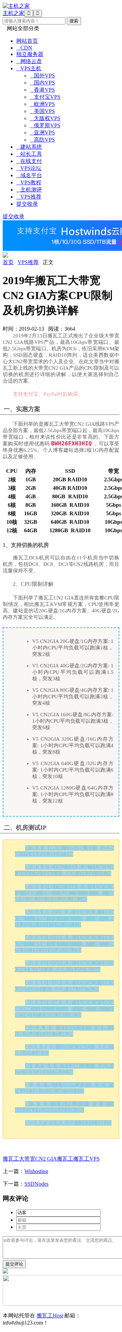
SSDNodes (36, 1184)
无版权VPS (45, 118)
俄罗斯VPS (45, 125)
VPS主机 (28, 68)
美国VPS (42, 111)
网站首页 (27, 41)
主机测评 (29, 189)
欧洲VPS (42, 104)
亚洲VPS (42, 132)
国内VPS (42, 83)
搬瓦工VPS (86, 1159)
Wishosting (36, 1171)
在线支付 (29, 161)
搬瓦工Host (50, 1315)
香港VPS (42, 90)
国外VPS (42, 75)
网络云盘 (29, 61)
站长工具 (29, 154)
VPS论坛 (28, 168)
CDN (24, 48)
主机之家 (13, 13)
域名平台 (29, 175)
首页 (8, 262)
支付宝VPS (45, 97)
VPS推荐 (28, 197)
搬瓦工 (65, 1159)
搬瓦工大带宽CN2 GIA (30, 1159)
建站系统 (29, 147)
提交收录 (27, 204)
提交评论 (14, 1263)
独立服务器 (29, 54)
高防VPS (42, 140)
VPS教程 (28, 182)
